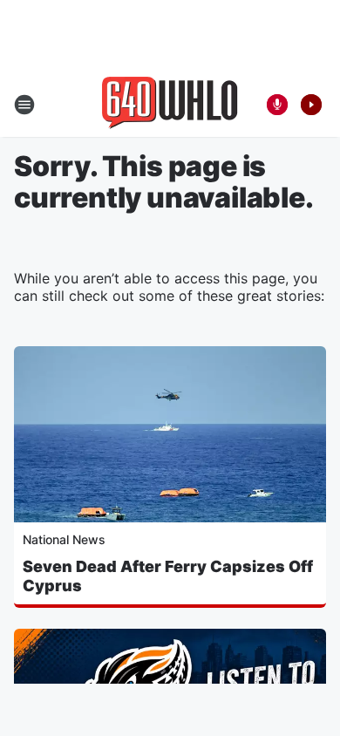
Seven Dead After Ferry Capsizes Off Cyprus (168, 576)
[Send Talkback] (277, 104)
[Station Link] (170, 105)
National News (64, 539)
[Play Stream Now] (311, 104)
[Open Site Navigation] (24, 104)
